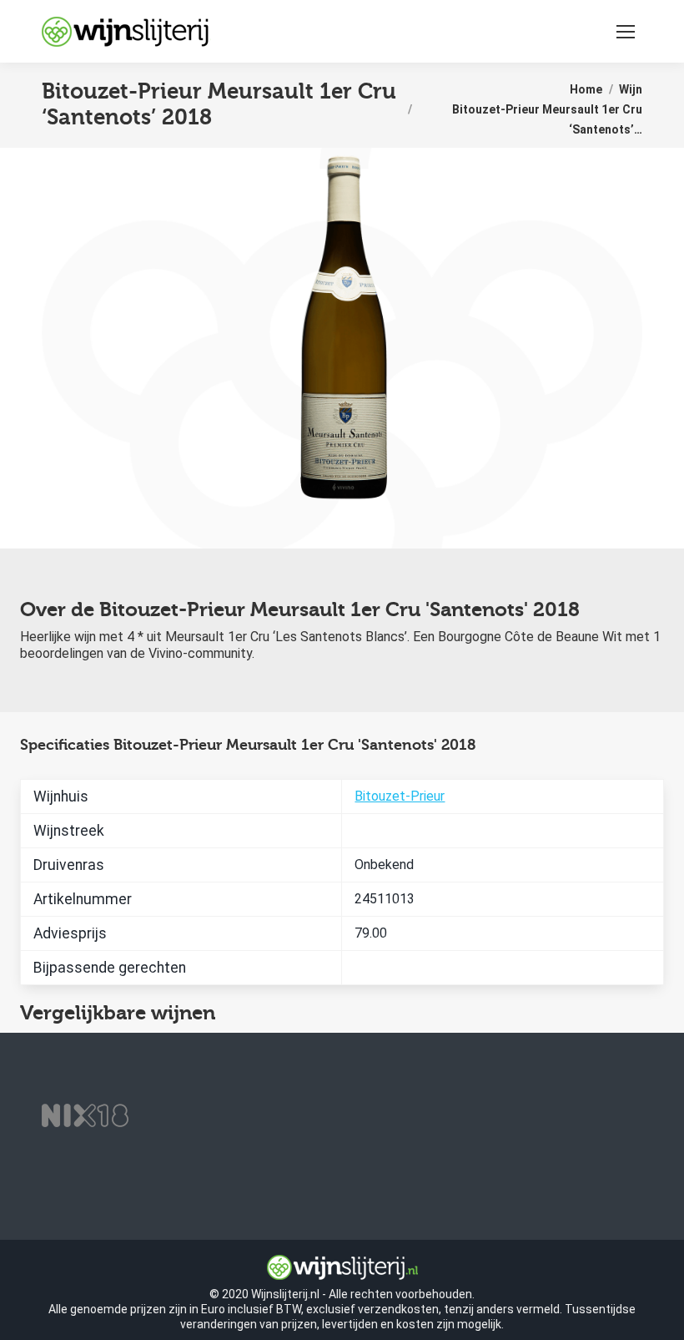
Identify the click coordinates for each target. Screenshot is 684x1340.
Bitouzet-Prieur (400, 796)
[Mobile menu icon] (625, 31)
